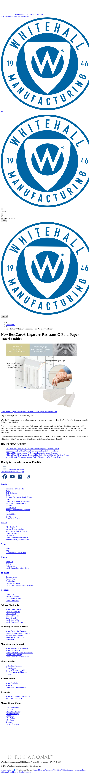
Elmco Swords (11, 618)
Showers (9, 506)
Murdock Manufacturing (15, 635)
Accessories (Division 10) (15, 489)
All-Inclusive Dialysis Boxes (16, 531)
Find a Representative (13, 599)
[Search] (2, 214)
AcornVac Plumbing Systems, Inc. (18, 696)
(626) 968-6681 (6, 16)
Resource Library (12, 577)
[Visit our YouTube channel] (12, 480)
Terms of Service (38, 770)
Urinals (8, 516)
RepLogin (9, 722)
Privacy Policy (6, 770)
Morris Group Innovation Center (17, 568)
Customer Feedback (13, 583)
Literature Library (12, 714)
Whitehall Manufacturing (15, 637)
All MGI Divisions (8, 218)
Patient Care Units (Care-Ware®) (18, 501)
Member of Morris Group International (29, 14)
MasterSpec (10, 716)
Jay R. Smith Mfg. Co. (14, 698)
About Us (9, 562)
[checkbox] (44, 216)
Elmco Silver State (12, 616)
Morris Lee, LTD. (12, 620)
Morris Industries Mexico (15, 622)
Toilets (8, 512)
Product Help (10, 579)
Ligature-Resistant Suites (15, 529)
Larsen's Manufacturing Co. (16, 670)
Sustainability (10, 566)
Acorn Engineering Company (16, 631)
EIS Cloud (9, 709)
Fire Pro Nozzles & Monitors (16, 672)
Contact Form (6, 472)
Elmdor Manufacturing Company (18, 633)
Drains (8, 495)
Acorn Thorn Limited (13, 610)
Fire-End (9, 674)
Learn (4, 522)
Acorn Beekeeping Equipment (17, 648)
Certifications (10, 581)
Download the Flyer (8, 412)
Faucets (8, 499)
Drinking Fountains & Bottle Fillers (19, 497)
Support (5, 572)
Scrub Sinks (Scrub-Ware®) (16, 503)
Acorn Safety (10, 685)
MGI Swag (10, 720)
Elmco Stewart (11, 614)
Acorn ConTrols (11, 683)
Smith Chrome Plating (14, 655)
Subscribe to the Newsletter (16, 553)
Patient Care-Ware (12, 533)
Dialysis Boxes (11, 493)
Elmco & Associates (13, 612)
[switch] (2, 216)
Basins (8, 491)
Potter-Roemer (11, 668)
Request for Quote (12, 596)
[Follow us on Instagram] (28, 480)
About (4, 557)
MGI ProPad (10, 718)
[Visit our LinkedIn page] (20, 480)
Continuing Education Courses (17, 537)
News (3, 544)
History (8, 564)
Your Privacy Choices (24, 770)
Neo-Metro (10, 639)
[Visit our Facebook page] (5, 480)
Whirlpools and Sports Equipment (18, 510)
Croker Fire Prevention (14, 666)
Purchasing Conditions (53, 770)
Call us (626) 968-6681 (15, 470)
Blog (7, 551)
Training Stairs (11, 514)
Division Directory (12, 707)
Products (5, 484)
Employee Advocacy (13, 712)
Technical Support (17, 472)
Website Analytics (12, 724)
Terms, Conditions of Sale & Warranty (20, 585)
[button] (2, 112)
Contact (4, 590)
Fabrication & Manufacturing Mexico (19, 653)
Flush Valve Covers (13, 518)
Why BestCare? (11, 527)
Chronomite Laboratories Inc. (16, 687)
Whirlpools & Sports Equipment (17, 540)
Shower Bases (11, 508)
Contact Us (10, 594)
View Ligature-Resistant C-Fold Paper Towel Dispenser (36, 412)
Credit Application (12, 601)
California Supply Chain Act (71, 770)
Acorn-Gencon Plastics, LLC (16, 651)
